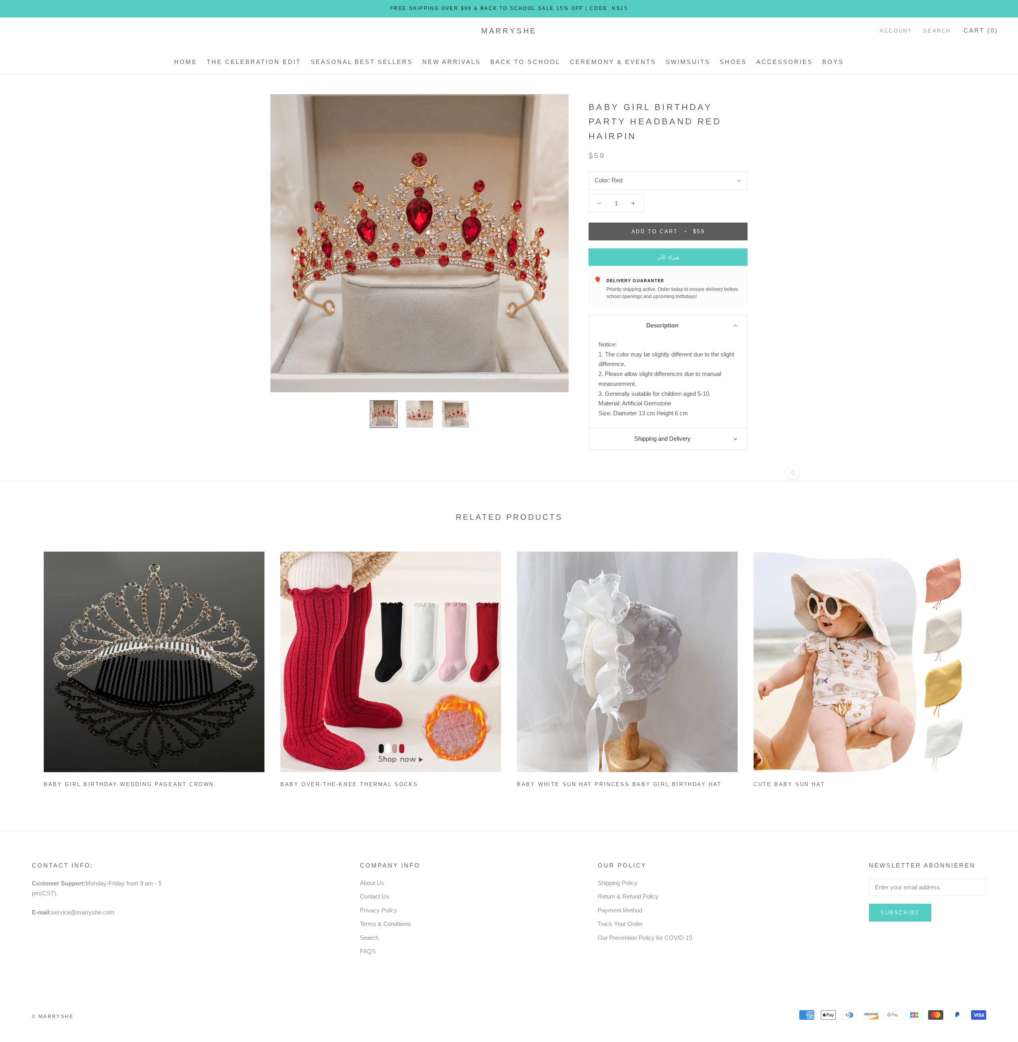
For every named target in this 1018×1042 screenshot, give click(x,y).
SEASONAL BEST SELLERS (362, 61)
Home (185, 61)
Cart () (981, 30)
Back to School (525, 61)
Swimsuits (688, 61)
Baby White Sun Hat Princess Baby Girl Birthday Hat (619, 784)
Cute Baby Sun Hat (789, 784)
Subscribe (900, 913)
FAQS (368, 951)
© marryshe (53, 1016)
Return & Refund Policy (628, 896)
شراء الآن (668, 257)
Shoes (733, 61)
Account (896, 31)
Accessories (784, 61)
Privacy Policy (378, 910)
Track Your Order (620, 923)
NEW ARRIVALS (451, 61)
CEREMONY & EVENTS (613, 61)
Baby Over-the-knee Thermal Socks (349, 784)
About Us (372, 882)
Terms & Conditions (385, 923)
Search (937, 31)
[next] (993, 666)
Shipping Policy (617, 882)
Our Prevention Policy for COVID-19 (645, 937)
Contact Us (374, 896)
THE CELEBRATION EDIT (254, 61)
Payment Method (620, 910)
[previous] (25, 666)
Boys (833, 61)
